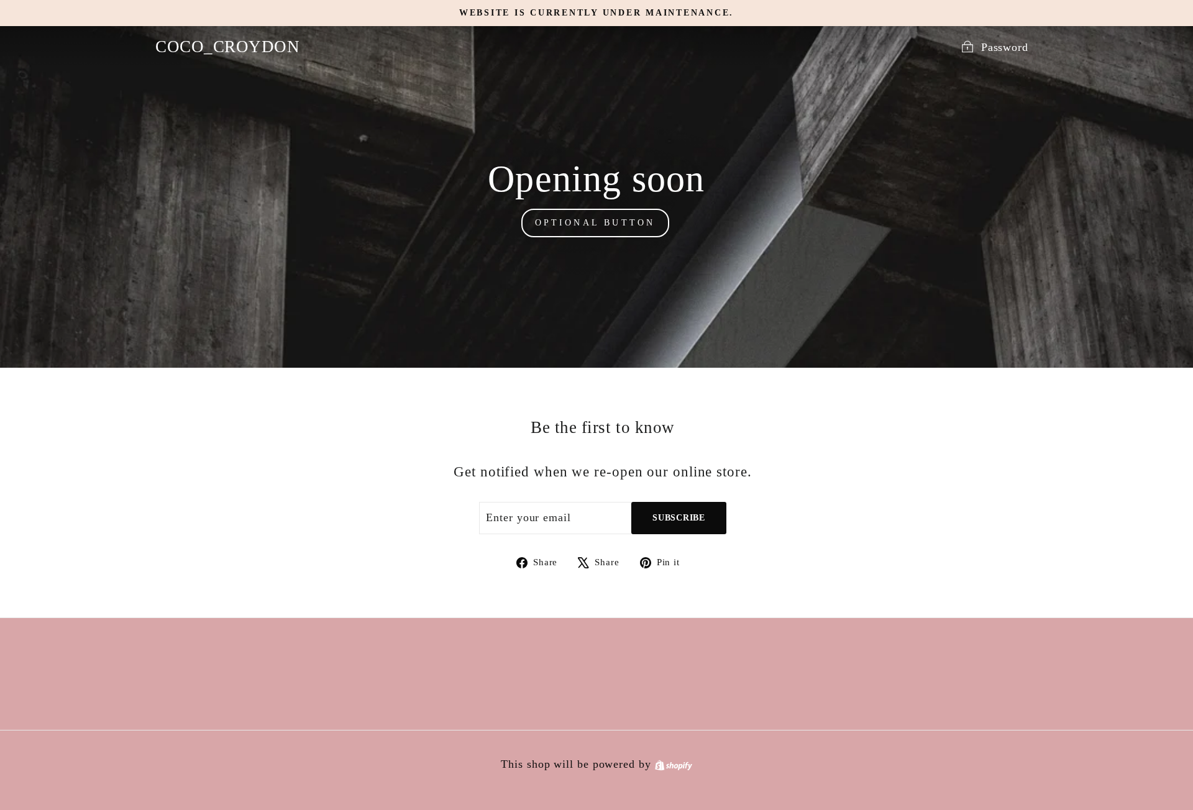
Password (1004, 47)
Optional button (595, 222)
